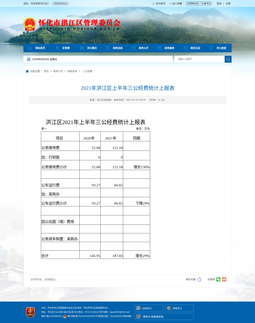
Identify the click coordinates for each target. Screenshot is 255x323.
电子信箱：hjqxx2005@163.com (114, 312)
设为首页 (160, 3)
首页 (46, 71)
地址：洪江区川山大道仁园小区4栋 (57, 312)
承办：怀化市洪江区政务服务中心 (92, 308)
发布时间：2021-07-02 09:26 (130, 99)
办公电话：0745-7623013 (86, 312)
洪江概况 (92, 48)
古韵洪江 (147, 308)
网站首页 (40, 48)
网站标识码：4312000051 (110, 316)
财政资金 (72, 71)
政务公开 (143, 48)
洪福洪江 (177, 308)
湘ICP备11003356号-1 (52, 316)
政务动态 (118, 48)
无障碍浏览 (193, 3)
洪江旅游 (221, 48)
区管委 (66, 48)
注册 (228, 3)
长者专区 (206, 3)
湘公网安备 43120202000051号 (82, 316)
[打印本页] (36, 279)
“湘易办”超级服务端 (152, 316)
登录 (219, 3)
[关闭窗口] (50, 279)
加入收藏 (177, 3)
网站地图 (127, 316)
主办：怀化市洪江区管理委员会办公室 (59, 308)
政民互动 (195, 48)
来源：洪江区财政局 (100, 99)
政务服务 (169, 48)
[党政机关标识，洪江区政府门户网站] (30, 318)
